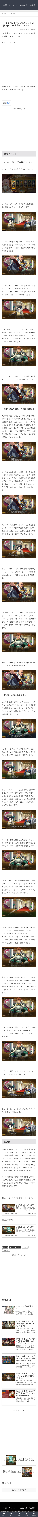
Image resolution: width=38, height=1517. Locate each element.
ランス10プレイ (15, 1247)
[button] (34, 753)
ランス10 (6, 1250)
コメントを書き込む (19, 1490)
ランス (26, 1247)
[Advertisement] (19, 63)
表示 (8, 103)
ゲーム (6, 1247)
